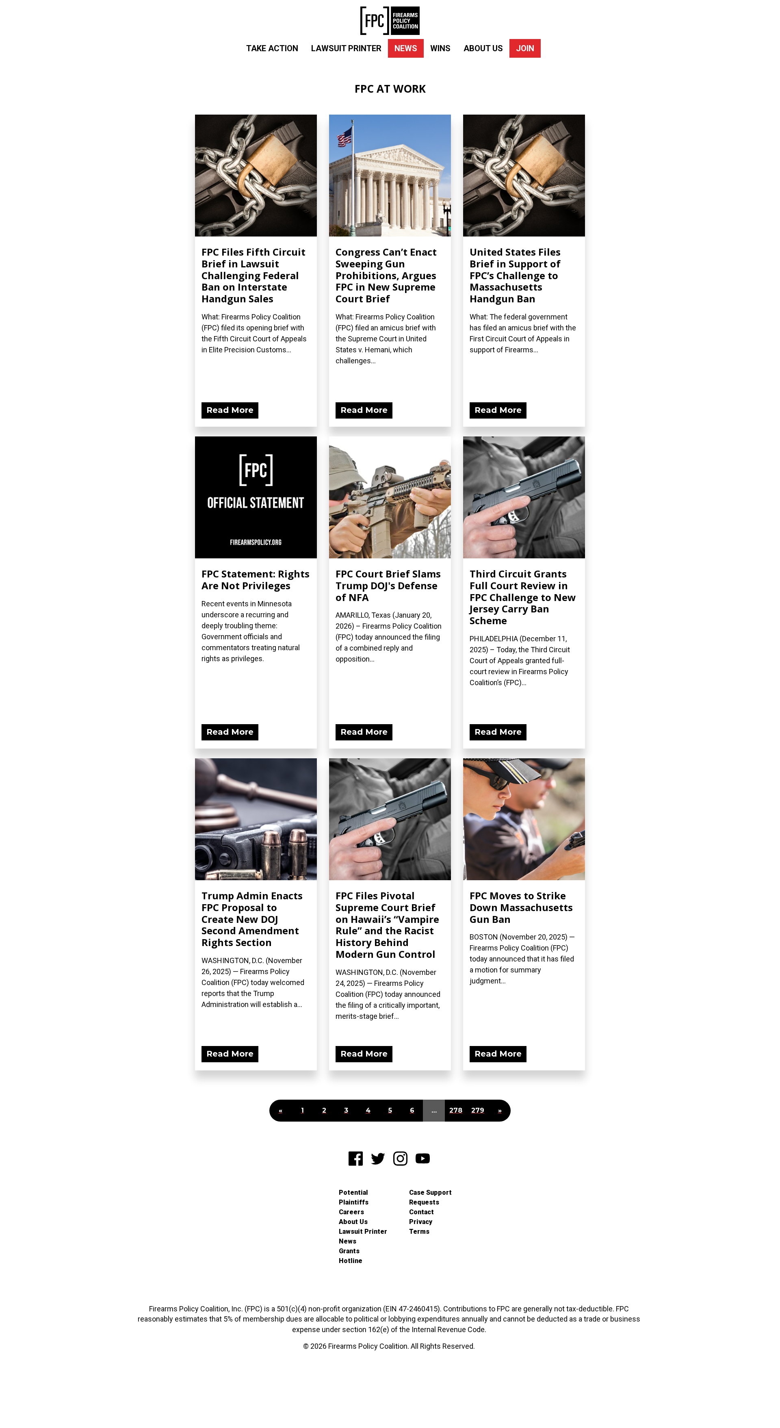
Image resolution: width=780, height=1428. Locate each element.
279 (477, 1110)
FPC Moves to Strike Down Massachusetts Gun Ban (521, 907)
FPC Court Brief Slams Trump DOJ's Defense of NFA (388, 585)
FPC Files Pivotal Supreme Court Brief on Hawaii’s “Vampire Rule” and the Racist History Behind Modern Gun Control (387, 925)
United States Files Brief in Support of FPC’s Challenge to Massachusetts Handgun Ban (515, 275)
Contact (421, 1212)
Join (525, 48)
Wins (440, 48)
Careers (351, 1212)
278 (455, 1110)
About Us (483, 48)
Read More (230, 410)
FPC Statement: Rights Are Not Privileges (256, 579)
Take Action (272, 48)
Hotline (350, 1261)
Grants (349, 1251)
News (405, 48)
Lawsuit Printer (346, 48)
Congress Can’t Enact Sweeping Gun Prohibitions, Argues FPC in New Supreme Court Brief (386, 275)
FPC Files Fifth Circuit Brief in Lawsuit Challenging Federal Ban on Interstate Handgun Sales (254, 275)
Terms (419, 1231)
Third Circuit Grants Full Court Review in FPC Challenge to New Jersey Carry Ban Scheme (523, 597)
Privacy (420, 1222)
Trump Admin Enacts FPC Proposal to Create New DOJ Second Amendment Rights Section (252, 919)
